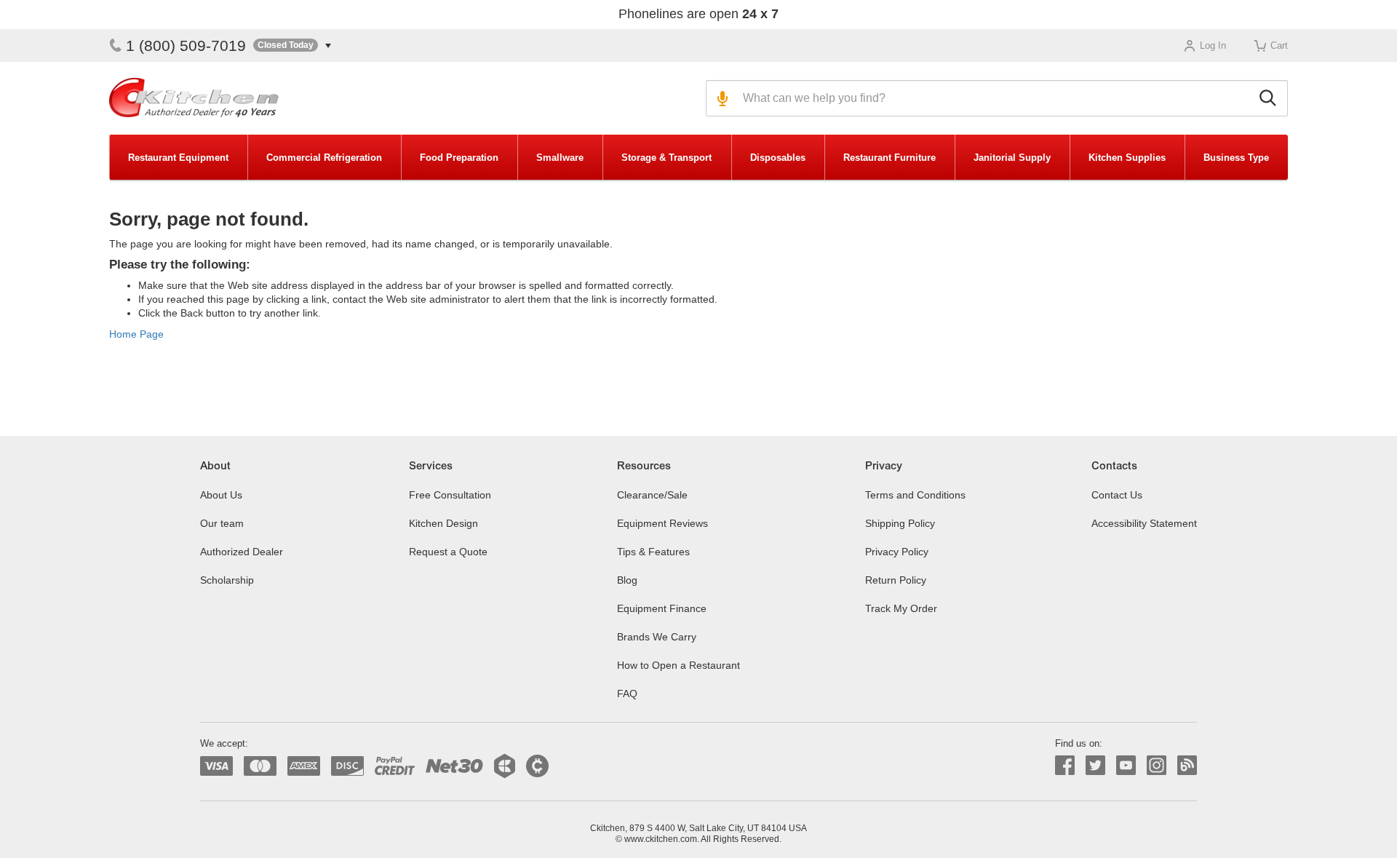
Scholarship (227, 580)
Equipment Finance (662, 608)
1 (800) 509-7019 (186, 45)
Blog (627, 580)
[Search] (1270, 98)
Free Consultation (450, 495)
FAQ (627, 693)
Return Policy (895, 580)
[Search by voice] (721, 98)
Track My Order (901, 608)
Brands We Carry (656, 637)
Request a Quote (448, 551)
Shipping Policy (900, 523)
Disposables (777, 157)
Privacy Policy (896, 551)
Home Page (136, 334)
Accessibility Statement (1144, 523)
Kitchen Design (443, 523)
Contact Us (1116, 495)
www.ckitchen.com (660, 839)
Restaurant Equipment (178, 157)
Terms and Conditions (915, 495)
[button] (292, 45)
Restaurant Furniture (889, 157)
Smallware (560, 157)
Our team (222, 523)
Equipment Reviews (662, 523)
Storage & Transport (666, 157)
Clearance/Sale (652, 495)
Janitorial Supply (1012, 157)
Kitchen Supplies (1127, 157)
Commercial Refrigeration (324, 157)
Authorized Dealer (241, 551)
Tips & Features (653, 551)
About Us (221, 495)
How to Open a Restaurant (678, 665)
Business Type (1236, 157)
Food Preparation (459, 157)
